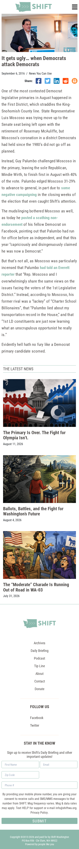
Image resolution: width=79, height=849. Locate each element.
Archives (39, 643)
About (39, 673)
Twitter (34, 725)
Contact (39, 681)
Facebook (36, 717)
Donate (39, 689)
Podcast (39, 658)
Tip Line (39, 666)
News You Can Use (40, 73)
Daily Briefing (40, 650)
